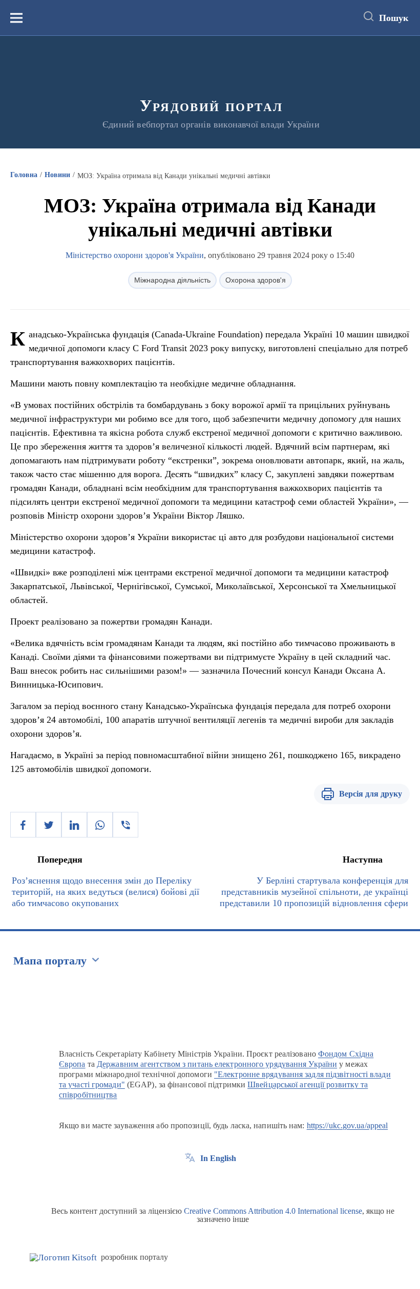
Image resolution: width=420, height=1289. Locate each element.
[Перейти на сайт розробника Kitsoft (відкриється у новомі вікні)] (63, 1257)
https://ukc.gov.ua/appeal (347, 1125)
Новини (57, 175)
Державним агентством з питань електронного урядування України (217, 1064)
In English (218, 1158)
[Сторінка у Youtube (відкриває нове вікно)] (228, 1181)
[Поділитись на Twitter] (48, 824)
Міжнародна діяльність (172, 280)
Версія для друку (370, 793)
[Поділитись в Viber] (125, 824)
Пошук (393, 18)
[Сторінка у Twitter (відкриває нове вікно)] (209, 1181)
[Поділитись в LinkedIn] (74, 824)
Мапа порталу (50, 960)
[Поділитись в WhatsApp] (100, 824)
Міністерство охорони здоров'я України (135, 255)
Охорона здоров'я (255, 280)
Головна (23, 175)
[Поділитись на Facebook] (23, 824)
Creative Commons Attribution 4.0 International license (273, 1211)
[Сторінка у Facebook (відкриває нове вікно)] (190, 1181)
